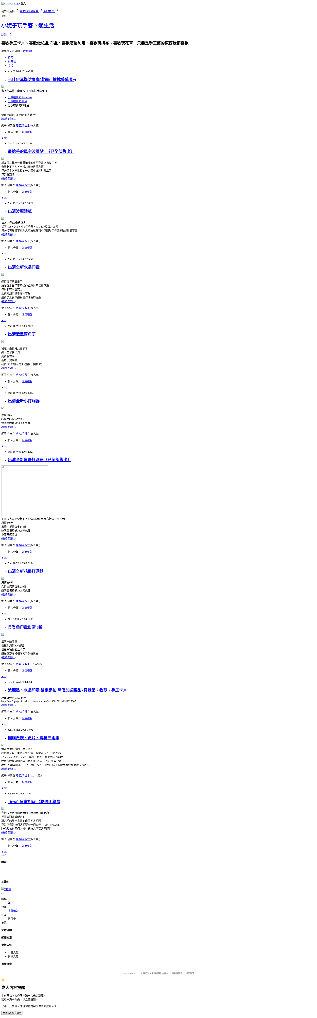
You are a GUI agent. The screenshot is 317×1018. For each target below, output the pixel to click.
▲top (4, 137)
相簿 (10, 57)
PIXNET (134, 973)
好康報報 (27, 132)
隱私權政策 (177, 973)
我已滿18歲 (8, 1013)
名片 (10, 65)
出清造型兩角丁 (22, 334)
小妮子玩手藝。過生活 (27, 26)
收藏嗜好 (28, 51)
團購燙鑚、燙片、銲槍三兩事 (33, 738)
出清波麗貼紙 (20, 211)
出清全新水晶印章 (24, 267)
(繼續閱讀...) (8, 118)
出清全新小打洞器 (24, 401)
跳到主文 (6, 34)
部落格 (12, 61)
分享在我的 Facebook (20, 97)
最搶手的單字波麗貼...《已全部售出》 (41, 151)
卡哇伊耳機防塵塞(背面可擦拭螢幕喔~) (42, 79)
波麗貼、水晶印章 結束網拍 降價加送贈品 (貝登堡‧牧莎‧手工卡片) (68, 690)
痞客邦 (20, 125)
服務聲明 (190, 973)
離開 (19, 1013)
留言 (27, 125)
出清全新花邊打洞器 (26, 571)
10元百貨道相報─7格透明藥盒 (34, 802)
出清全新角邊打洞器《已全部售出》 (39, 460)
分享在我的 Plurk (17, 101)
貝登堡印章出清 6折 (25, 627)
